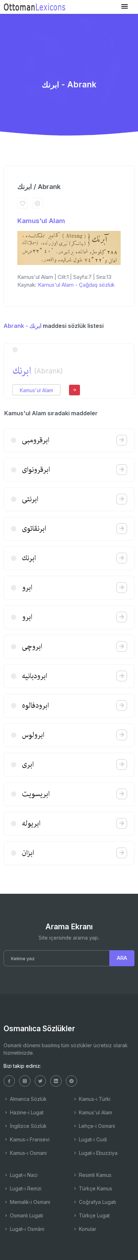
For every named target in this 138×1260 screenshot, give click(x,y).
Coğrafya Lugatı (96, 1202)
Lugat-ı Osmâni (26, 1229)
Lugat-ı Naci (23, 1175)
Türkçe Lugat (93, 1215)
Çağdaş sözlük (97, 284)
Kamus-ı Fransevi (29, 1139)
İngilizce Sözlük (27, 1126)
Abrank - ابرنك (22, 325)
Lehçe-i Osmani (96, 1126)
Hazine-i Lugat (26, 1112)
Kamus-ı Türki (93, 1099)
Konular (86, 1229)
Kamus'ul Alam (41, 221)
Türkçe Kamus (94, 1188)
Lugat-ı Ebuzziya (97, 1153)
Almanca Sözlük (27, 1099)
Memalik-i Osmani (29, 1202)
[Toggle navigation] (124, 6)
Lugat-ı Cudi (92, 1139)
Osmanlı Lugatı (25, 1215)
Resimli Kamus (94, 1175)
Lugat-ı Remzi (24, 1188)
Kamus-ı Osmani (27, 1153)
